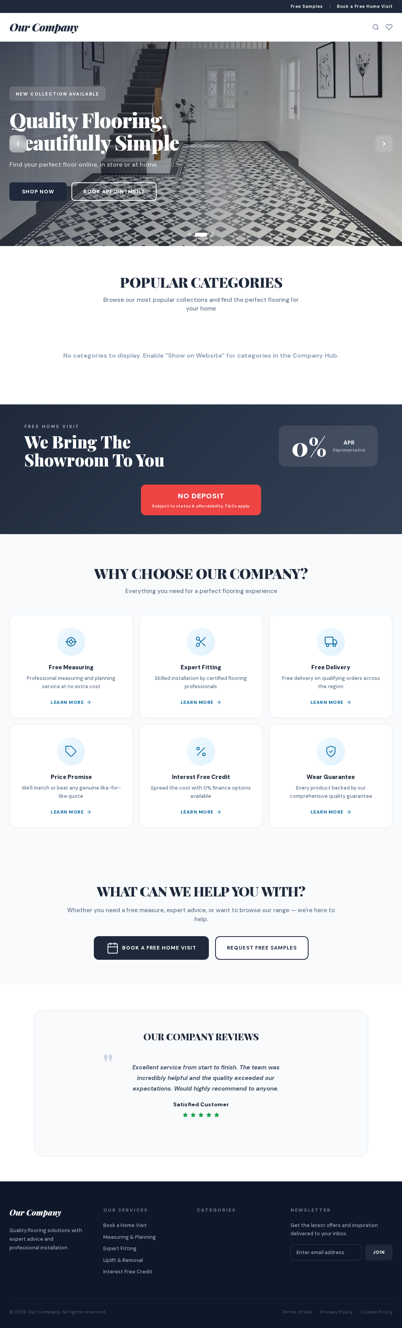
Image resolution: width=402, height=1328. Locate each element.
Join (379, 1252)
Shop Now (38, 191)
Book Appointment (114, 191)
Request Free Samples (262, 947)
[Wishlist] (389, 27)
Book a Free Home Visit (159, 947)
